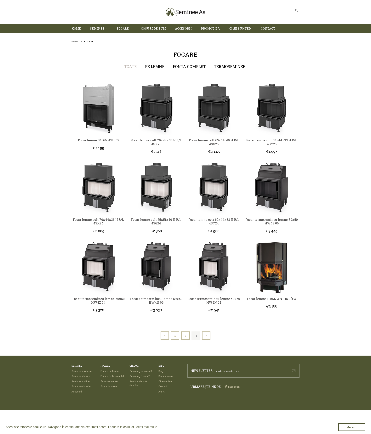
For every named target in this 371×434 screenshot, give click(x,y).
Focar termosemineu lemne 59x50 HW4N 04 (214, 300)
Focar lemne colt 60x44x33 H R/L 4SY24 (213, 221)
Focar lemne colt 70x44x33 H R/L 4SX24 (98, 221)
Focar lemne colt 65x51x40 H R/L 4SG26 (214, 142)
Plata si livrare (166, 376)
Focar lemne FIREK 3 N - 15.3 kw (271, 299)
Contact (162, 386)
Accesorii (76, 391)
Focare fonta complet (112, 376)
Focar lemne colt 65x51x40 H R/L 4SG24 (156, 221)
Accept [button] (352, 427)
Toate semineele (81, 386)
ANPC (161, 391)
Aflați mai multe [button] (146, 427)
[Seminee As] (185, 12)
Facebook (234, 387)
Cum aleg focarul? (139, 376)
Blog (160, 371)
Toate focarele (108, 386)
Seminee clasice (80, 376)
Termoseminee (109, 381)
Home (74, 42)
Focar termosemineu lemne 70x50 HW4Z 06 (271, 221)
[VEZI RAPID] (98, 109)
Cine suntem (165, 381)
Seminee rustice (80, 381)
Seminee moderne (81, 371)
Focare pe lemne (109, 371)
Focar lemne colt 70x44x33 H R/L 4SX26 (156, 142)
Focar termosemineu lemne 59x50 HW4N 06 (156, 300)
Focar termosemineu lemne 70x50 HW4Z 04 (98, 300)
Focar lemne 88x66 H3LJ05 (98, 140)
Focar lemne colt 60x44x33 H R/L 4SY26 (271, 142)
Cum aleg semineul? (140, 371)
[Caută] (296, 10)
